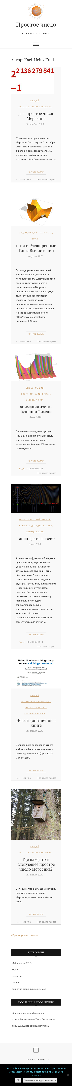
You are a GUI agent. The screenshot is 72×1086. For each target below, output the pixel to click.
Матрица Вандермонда (35, 701)
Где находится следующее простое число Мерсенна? (36, 864)
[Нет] (67, 1075)
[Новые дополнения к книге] (36, 673)
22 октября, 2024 (35, 124)
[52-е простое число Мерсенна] (36, 80)
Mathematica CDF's (22, 963)
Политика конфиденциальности (40, 1080)
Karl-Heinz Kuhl (23, 179)
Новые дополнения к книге (36, 722)
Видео (23, 233)
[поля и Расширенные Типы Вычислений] (36, 212)
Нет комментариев (47, 179)
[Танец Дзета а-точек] (36, 498)
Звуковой (34, 519)
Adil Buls (46, 233)
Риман (46, 394)
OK (18, 1080)
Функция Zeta (35, 400)
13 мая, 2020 (35, 417)
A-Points (24, 525)
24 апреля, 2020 (34, 730)
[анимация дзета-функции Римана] (36, 367)
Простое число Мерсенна (35, 107)
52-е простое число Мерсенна (36, 116)
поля (34, 239)
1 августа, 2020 (34, 256)
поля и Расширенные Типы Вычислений (36, 248)
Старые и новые (34, 713)
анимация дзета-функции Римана (36, 409)
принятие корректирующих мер (29, 988)
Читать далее (36, 172)
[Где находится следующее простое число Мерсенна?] (36, 814)
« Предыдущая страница (24, 935)
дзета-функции (31, 394)
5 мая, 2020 (35, 544)
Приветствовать (36, 1059)
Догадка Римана (41, 525)
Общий (34, 100)
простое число (35, 707)
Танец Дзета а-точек (36, 538)
